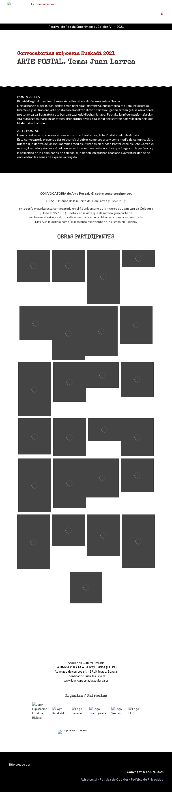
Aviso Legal (89, 779)
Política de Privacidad (147, 779)
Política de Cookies (114, 779)
